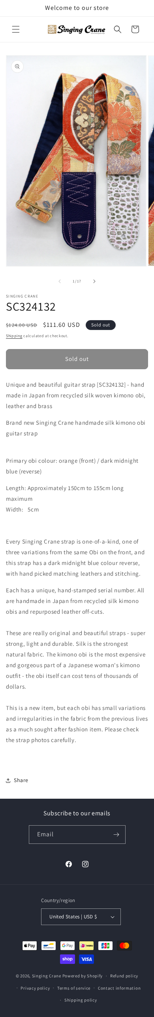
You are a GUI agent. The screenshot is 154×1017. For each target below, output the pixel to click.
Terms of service (73, 988)
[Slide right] (94, 281)
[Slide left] (59, 281)
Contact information (119, 988)
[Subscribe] (116, 834)
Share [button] (21, 780)
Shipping (14, 335)
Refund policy (124, 976)
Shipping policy (80, 1000)
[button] (15, 29)
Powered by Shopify (82, 976)
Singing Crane (46, 976)
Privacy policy (35, 988)
